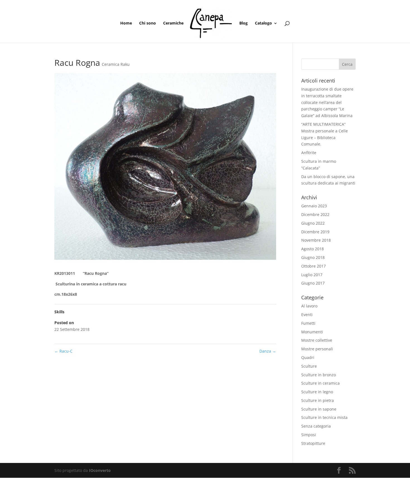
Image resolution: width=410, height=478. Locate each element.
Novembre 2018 (316, 240)
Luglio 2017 (311, 274)
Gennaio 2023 (314, 205)
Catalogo (263, 23)
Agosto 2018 (312, 248)
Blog (243, 23)
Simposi (308, 434)
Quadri (307, 357)
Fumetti (308, 323)
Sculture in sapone (318, 409)
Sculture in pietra (317, 400)
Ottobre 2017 (313, 266)
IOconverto (100, 470)
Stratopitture (313, 443)
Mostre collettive (316, 340)
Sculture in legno (317, 391)
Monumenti (312, 331)
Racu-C (63, 351)
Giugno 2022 (313, 223)
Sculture (309, 366)
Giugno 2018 (313, 257)
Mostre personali (317, 348)
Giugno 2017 (313, 283)
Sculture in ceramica (320, 383)
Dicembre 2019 (315, 231)
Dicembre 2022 (315, 214)
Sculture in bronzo (318, 374)
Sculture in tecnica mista (324, 417)
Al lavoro (309, 306)
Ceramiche (173, 23)
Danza (267, 351)
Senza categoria (316, 426)
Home (126, 23)
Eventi (307, 314)
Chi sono (147, 23)
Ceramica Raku (116, 64)
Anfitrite (308, 152)
